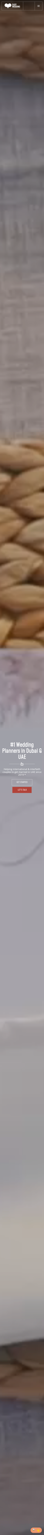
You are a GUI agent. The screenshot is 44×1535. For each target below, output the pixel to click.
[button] (38, 6)
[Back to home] (12, 6)
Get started (22, 782)
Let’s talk (22, 790)
